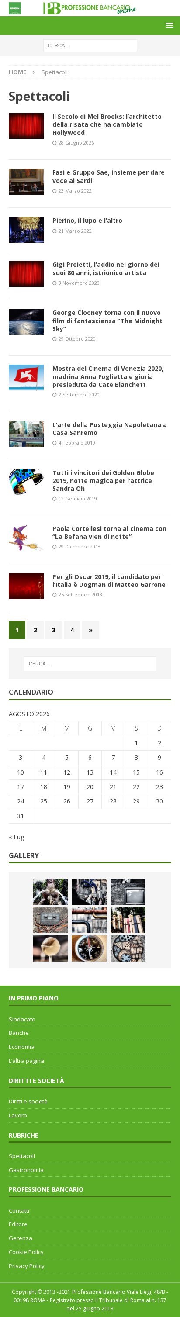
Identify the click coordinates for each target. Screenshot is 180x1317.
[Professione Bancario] (90, 11)
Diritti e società (28, 1101)
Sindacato (22, 1019)
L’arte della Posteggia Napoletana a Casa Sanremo (109, 429)
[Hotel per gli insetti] (128, 948)
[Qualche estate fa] (50, 920)
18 (43, 787)
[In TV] (128, 892)
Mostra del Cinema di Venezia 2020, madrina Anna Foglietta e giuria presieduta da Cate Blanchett (107, 376)
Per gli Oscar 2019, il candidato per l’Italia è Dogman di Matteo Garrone (109, 580)
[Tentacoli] (89, 892)
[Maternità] (50, 892)
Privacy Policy (27, 1266)
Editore (18, 1224)
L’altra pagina (26, 1061)
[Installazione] (89, 920)
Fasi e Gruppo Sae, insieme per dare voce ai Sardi (108, 176)
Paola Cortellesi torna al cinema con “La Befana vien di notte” (109, 532)
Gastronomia (26, 1170)
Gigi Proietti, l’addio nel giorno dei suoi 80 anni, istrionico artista (105, 268)
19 (66, 787)
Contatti (19, 1210)
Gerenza (20, 1238)
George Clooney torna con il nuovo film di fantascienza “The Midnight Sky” (107, 320)
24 (20, 801)
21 (113, 787)
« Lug (16, 837)
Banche (19, 1033)
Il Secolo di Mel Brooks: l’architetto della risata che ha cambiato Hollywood (107, 124)
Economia (22, 1047)
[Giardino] (128, 920)
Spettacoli (22, 1156)
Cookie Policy (26, 1252)
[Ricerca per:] (90, 45)
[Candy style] (50, 948)
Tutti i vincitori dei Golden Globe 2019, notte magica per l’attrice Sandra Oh (103, 481)
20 (90, 787)
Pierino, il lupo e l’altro (87, 220)
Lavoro (18, 1115)
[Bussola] (89, 948)
